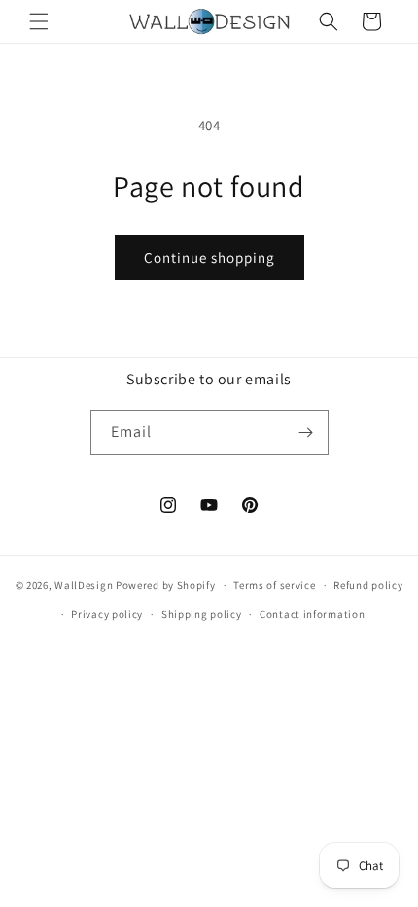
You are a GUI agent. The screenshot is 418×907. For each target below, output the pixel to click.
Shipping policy (201, 614)
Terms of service (274, 585)
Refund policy (367, 585)
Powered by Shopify (166, 585)
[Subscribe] (306, 432)
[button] (38, 21)
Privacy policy (107, 614)
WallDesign (83, 585)
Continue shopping (209, 257)
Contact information (312, 614)
